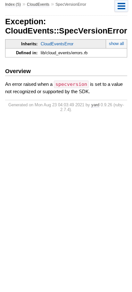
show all (116, 43)
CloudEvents (38, 4)
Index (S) (13, 4)
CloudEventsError (57, 43)
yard (95, 104)
